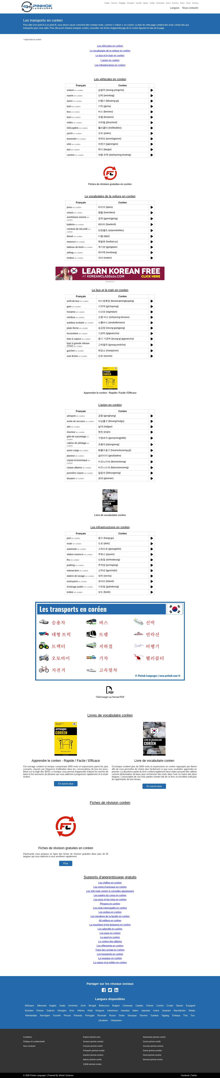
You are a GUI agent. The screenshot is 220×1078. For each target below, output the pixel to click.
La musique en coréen (110, 958)
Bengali (92, 1005)
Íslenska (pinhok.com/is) (153, 1060)
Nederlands (160, 3)
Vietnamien (116, 1020)
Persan (67, 1015)
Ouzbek (57, 1015)
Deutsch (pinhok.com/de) (93, 1042)
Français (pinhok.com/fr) (93, 1046)
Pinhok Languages (38, 1075)
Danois (179, 1005)
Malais (192, 1010)
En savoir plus (65, 783)
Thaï (185, 1015)
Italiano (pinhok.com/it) (92, 1060)
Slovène (144, 1015)
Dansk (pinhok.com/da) (152, 1051)
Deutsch (114, 3)
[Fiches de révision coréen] (65, 842)
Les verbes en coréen (110, 912)
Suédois (154, 1015)
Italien (135, 1010)
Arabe (62, 1005)
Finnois (40, 1010)
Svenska (175, 3)
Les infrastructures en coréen (110, 65)
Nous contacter (190, 8)
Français (122, 3)
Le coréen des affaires (110, 941)
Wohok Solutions (66, 1075)
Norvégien (45, 1015)
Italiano (145, 3)
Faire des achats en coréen (110, 950)
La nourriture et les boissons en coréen (110, 924)
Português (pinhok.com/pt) (93, 1051)
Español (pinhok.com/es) (93, 1055)
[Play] (152, 90)
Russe (112, 1015)
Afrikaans (29, 1005)
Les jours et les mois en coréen (110, 899)
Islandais (125, 1010)
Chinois (149, 1005)
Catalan (139, 1005)
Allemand (41, 1005)
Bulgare (116, 1005)
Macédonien (180, 1010)
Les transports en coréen (110, 954)
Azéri (83, 1005)
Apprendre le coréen (33, 40)
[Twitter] (110, 990)
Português (130, 3)
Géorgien (61, 1010)
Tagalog (165, 1015)
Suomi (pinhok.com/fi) (152, 1042)
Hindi (90, 1010)
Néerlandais (31, 1015)
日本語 (152, 3)
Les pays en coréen (110, 933)
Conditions (27, 1037)
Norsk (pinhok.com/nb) (152, 1055)
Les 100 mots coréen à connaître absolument (110, 891)
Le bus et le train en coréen (110, 55)
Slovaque (132, 1015)
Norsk (188, 3)
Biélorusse (104, 1005)
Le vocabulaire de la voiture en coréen (110, 50)
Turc (193, 1015)
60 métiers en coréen (110, 920)
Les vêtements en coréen (110, 945)
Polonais (78, 1015)
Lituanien (166, 1010)
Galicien (50, 1010)
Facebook (185, 1075)
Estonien (29, 1010)
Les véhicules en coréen (110, 46)
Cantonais (128, 1005)
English (107, 3)
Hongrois (99, 1010)
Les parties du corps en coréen (110, 895)
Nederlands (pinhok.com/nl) (154, 1037)
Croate (170, 1005)
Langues (174, 8)
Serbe (122, 1015)
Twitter (194, 1075)
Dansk (182, 3)
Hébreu (81, 1010)
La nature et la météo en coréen (110, 962)
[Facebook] (104, 990)
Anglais (52, 1005)
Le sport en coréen (110, 937)
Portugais (89, 1015)
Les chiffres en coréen (110, 882)
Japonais (145, 1010)
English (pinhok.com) (91, 1037)
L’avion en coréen (110, 60)
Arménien (73, 1005)
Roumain (101, 1015)
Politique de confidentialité (34, 1042)
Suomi (168, 3)
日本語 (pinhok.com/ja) (92, 1064)
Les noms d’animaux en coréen (110, 887)
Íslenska (195, 3)
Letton (156, 1010)
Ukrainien (103, 1020)
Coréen (160, 1005)
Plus (65, 863)
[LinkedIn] (116, 990)
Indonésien (112, 1010)
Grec (71, 1010)
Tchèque (176, 1015)
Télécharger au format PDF (110, 697)
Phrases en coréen (110, 903)
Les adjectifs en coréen (110, 929)
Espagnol (190, 1005)
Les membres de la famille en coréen (110, 916)
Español (139, 3)
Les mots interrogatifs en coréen (110, 908)
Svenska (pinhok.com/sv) (153, 1046)
